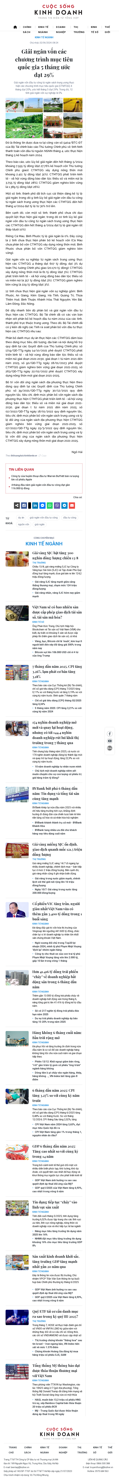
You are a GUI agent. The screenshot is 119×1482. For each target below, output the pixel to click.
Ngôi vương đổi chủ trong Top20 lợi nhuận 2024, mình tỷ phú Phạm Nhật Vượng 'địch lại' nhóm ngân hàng (56, 946)
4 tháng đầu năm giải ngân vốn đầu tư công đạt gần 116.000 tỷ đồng (40, 486)
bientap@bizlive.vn (20, 1467)
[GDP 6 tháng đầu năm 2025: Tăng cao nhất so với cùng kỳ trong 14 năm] (17, 1152)
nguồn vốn (23, 524)
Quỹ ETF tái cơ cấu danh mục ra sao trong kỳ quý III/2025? (55, 1314)
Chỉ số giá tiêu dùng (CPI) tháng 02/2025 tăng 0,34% (56, 702)
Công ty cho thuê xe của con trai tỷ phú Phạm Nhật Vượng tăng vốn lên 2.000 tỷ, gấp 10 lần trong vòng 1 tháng (56, 957)
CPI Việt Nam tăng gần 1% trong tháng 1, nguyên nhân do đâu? (57, 1134)
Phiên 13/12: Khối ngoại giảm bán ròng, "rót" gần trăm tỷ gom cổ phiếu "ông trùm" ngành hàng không (56, 1065)
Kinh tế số (94, 28)
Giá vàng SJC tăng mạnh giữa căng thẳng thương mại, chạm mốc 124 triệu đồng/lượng (54, 585)
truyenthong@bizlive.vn (101, 1467)
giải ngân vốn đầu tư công (44, 517)
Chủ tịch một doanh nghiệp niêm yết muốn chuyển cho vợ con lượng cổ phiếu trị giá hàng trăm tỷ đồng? (57, 774)
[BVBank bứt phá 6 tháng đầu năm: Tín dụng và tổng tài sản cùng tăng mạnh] (17, 794)
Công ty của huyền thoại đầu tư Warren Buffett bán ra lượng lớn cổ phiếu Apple (45, 478)
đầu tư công (69, 517)
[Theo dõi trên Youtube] (109, 741)
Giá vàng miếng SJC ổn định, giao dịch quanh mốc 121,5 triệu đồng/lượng (57, 849)
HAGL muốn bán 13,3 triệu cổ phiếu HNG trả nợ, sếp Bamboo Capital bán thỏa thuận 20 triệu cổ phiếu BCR (56, 1403)
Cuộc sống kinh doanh (59, 1433)
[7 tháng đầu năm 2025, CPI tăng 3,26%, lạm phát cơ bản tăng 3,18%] (17, 672)
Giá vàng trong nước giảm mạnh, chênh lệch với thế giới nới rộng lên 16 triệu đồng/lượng (56, 882)
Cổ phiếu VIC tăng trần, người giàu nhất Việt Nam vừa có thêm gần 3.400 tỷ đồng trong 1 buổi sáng (57, 911)
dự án (21, 517)
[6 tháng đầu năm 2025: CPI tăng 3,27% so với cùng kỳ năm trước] (17, 1096)
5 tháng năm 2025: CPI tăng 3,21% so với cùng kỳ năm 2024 (57, 710)
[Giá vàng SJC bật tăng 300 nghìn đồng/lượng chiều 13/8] (17, 559)
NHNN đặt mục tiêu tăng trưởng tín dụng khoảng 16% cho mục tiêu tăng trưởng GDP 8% (57, 1242)
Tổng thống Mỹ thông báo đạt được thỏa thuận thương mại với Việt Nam (56, 1370)
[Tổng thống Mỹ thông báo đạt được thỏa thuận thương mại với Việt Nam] (17, 1371)
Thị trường (79, 28)
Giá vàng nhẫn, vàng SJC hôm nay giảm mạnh (56, 594)
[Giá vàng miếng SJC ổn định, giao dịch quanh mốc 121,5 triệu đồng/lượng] (17, 850)
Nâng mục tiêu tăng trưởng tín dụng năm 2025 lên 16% (57, 1233)
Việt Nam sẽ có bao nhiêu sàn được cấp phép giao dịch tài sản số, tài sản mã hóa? (57, 612)
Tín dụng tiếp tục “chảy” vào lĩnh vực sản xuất (54, 1204)
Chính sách (27, 28)
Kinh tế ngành (43, 28)
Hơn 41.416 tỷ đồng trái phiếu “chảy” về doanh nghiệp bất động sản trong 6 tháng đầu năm (55, 979)
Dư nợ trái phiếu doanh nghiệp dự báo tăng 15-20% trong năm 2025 (55, 1020)
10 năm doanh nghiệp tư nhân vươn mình (57, 766)
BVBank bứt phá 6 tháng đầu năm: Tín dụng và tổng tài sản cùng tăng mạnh (55, 793)
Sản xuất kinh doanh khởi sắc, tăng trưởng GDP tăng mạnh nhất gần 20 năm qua (55, 1261)
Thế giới (107, 28)
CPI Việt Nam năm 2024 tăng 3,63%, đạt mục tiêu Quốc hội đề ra (56, 1126)
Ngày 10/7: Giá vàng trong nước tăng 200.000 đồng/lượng (54, 891)
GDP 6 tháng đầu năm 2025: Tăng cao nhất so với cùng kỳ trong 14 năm (55, 1151)
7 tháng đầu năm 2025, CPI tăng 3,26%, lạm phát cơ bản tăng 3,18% (57, 671)
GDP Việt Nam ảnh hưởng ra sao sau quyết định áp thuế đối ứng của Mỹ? (54, 1182)
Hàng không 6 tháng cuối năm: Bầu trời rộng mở (57, 1035)
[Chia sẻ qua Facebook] (109, 734)
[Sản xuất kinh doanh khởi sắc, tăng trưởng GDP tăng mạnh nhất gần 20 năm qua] (17, 1262)
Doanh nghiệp (61, 28)
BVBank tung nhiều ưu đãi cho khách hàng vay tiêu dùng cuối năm (54, 832)
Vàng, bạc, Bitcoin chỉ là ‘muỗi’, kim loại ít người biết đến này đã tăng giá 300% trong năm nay (57, 645)
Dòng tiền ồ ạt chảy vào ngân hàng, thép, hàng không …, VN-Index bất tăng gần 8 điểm (57, 1076)
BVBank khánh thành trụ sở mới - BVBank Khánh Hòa (57, 824)
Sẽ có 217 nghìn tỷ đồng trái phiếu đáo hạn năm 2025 (55, 1012)
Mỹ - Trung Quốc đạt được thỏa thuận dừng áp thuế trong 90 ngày (55, 1412)
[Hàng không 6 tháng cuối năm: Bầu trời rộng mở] (17, 1038)
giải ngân (39, 524)
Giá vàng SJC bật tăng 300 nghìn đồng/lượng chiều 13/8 (55, 555)
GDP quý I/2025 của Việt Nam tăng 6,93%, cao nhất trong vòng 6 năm (57, 1189)
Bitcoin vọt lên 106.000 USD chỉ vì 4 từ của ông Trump (55, 654)
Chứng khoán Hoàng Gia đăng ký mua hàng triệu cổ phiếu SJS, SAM (55, 1353)
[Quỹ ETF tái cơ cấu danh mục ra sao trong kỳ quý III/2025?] (17, 1317)
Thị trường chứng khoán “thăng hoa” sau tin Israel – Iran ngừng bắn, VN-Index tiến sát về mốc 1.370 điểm (57, 1344)
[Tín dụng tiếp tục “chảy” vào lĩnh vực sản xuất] (17, 1208)
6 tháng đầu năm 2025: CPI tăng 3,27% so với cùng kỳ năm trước (55, 1095)
